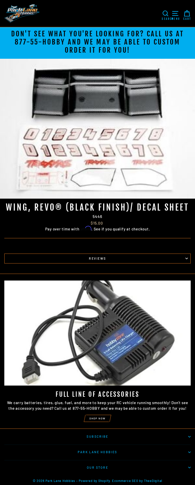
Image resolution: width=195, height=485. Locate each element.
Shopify (104, 481)
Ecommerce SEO (125, 481)
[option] (97, 43)
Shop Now (97, 418)
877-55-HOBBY (40, 42)
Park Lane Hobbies (97, 452)
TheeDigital (153, 481)
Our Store (97, 467)
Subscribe (97, 436)
